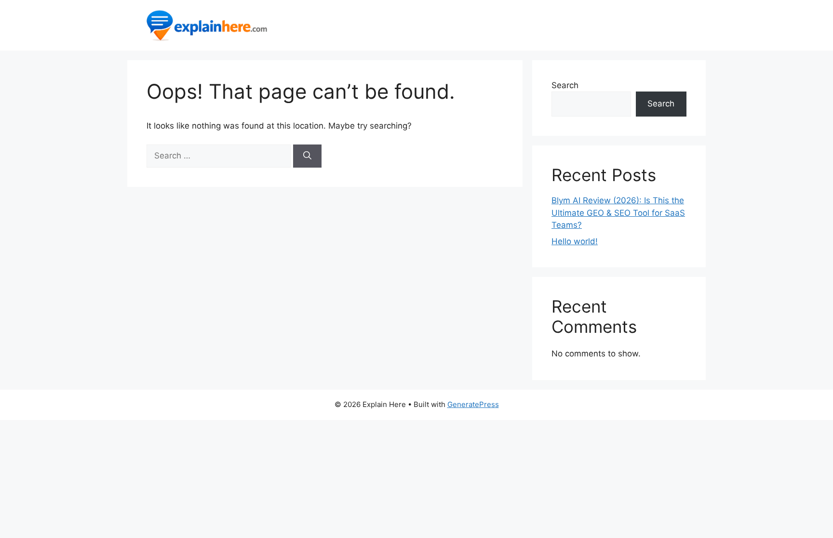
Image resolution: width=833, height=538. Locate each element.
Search (564, 85)
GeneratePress (473, 404)
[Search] (307, 156)
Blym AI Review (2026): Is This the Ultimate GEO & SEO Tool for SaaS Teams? (618, 213)
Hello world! (574, 241)
